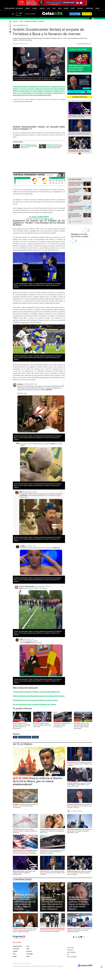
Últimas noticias (9, 8)
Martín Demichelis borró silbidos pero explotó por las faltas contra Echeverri (39, 696)
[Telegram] (10, 29)
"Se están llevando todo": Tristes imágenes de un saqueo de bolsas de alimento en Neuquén (52, 851)
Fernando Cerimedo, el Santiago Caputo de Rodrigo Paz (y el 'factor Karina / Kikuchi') (79, 904)
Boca (15, 737)
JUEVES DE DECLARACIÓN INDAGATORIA (52, 928)
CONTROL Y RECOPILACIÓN (48, 898)
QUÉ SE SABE (21, 778)
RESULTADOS (73, 14)
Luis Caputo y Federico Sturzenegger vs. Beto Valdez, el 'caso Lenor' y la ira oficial (79, 784)
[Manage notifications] (101, 967)
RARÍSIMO (70, 929)
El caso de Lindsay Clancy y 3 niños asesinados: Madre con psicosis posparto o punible (25, 930)
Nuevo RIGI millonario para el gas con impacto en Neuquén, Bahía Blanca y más (79, 831)
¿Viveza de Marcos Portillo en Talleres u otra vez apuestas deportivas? (36, 692)
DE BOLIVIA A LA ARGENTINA (76, 898)
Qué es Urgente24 (71, 952)
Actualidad (19, 8)
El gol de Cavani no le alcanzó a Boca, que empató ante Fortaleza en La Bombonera (22, 726)
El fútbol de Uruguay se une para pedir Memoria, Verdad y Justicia (35, 700)
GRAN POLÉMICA (45, 829)
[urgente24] (19, 938)
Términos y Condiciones (17, 963)
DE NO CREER (58, 720)
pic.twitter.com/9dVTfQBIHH (39, 217)
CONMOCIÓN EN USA (19, 929)
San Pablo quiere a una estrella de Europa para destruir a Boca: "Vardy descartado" (81, 726)
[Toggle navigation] (13, 14)
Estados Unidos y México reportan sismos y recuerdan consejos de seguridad (25, 831)
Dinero (66, 8)
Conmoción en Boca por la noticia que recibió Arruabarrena (62, 725)
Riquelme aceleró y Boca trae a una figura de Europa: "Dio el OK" (75, 216)
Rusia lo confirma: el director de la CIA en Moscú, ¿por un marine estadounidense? (37, 781)
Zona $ (73, 8)
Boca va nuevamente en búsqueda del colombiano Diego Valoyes (54, 146)
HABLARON (72, 182)
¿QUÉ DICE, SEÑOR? (73, 804)
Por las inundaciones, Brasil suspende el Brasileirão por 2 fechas (34, 704)
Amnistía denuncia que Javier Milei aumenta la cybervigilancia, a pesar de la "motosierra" (51, 905)
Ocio (48, 8)
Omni (60, 8)
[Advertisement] (39, 114)
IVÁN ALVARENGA (78, 221)
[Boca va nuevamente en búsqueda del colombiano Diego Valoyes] (42, 147)
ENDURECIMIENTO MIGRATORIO (23, 850)
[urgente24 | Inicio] (90, 959)
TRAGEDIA (16, 804)
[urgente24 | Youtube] (90, 18)
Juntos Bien (89, 8)
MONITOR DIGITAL (18, 871)
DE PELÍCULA (71, 762)
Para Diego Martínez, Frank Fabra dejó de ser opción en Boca (29, 146)
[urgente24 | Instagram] (88, 18)
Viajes (97, 8)
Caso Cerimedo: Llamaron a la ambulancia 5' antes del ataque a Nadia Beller (52, 930)
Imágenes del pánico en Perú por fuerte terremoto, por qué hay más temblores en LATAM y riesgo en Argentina (25, 903)
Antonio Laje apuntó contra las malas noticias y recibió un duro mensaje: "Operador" (79, 805)
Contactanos (70, 950)
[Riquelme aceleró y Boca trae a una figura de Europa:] (42, 721)
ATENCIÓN (16, 829)
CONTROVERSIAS (72, 783)
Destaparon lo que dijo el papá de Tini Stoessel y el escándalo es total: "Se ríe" (52, 831)
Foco (54, 8)
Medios (34, 8)
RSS (68, 954)
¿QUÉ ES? (71, 188)
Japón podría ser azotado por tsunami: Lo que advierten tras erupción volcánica (76, 208)
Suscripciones (70, 947)
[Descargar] (10, 31)
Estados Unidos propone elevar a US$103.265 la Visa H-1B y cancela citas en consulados (25, 851)
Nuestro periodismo (72, 957)
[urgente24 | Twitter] (86, 18)
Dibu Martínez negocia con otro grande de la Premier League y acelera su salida (79, 872)
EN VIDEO (43, 850)
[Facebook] (10, 22)
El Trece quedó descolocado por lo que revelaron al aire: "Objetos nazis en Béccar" (79, 763)
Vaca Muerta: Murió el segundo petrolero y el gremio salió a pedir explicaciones (25, 805)
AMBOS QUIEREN (72, 871)
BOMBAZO (77, 720)
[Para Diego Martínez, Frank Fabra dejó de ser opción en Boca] (16, 147)
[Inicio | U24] (93, 18)
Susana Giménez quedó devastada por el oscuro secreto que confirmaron (75, 191)
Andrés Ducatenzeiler (24, 737)
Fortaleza (35, 737)
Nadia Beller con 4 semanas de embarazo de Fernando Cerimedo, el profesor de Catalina (79, 930)
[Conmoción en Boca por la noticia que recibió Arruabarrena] (63, 721)
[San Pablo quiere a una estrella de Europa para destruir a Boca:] (83, 721)
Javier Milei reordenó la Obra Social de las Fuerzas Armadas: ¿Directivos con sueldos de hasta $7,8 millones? (75, 199)
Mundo (27, 8)
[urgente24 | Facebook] (83, 18)
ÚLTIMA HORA (73, 206)
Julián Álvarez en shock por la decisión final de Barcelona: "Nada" (79, 67)
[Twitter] (10, 24)
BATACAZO (72, 214)
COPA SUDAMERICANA (19, 720)
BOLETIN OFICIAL (73, 196)
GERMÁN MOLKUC (77, 811)
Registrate (86, 14)
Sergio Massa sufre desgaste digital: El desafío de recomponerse (24, 872)
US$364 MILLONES (73, 829)
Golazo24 (80, 8)
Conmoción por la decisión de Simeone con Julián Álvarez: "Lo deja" (76, 183)
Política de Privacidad (27, 963)
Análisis (42, 8)
